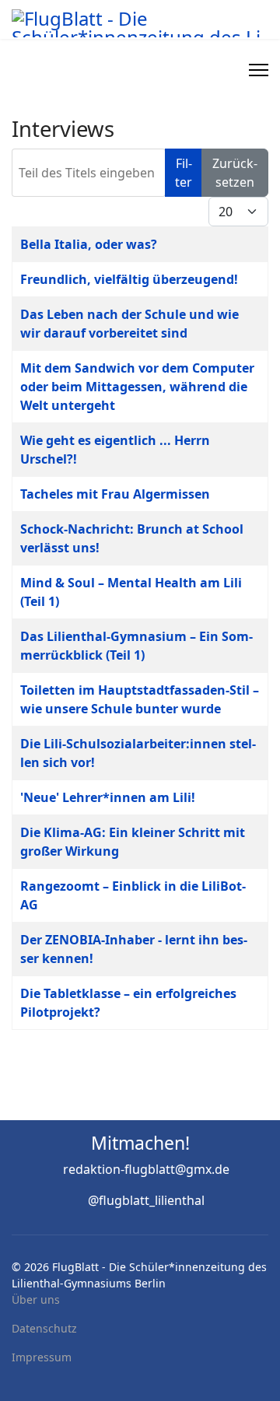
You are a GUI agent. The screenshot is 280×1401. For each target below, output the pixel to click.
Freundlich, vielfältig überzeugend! (129, 279)
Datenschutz (44, 1328)
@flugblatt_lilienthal (146, 1200)
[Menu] (258, 70)
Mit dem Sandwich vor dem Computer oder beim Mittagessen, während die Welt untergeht (137, 386)
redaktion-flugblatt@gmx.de (146, 1169)
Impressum (42, 1357)
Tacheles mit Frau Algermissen (115, 494)
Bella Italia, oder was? (88, 244)
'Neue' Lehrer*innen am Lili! (107, 797)
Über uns (36, 1299)
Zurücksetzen (234, 173)
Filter (183, 173)
